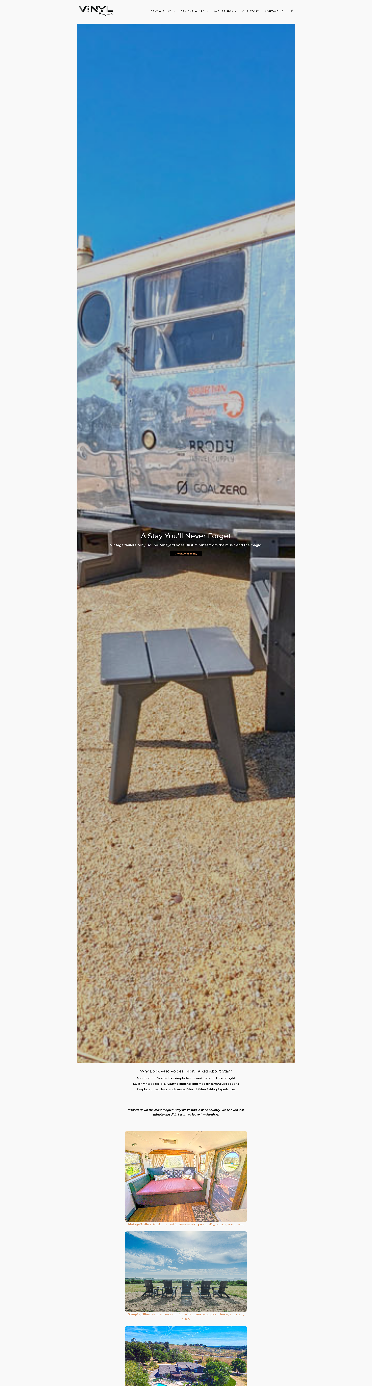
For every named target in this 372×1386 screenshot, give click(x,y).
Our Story (250, 11)
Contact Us (274, 11)
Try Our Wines (193, 11)
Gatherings (223, 11)
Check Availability (186, 553)
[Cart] (290, 11)
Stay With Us (161, 11)
